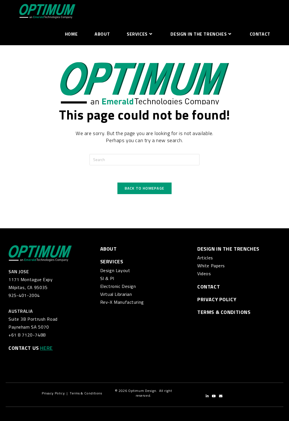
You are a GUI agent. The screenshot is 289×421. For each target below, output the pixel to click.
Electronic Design (118, 286)
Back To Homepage (145, 188)
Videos (204, 273)
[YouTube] (214, 396)
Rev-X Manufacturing (122, 302)
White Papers (211, 265)
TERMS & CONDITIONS (223, 312)
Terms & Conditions (86, 393)
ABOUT (108, 249)
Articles (205, 257)
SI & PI (107, 278)
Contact (208, 286)
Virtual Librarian (116, 294)
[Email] (221, 396)
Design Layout (115, 270)
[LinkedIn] (207, 396)
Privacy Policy (216, 299)
